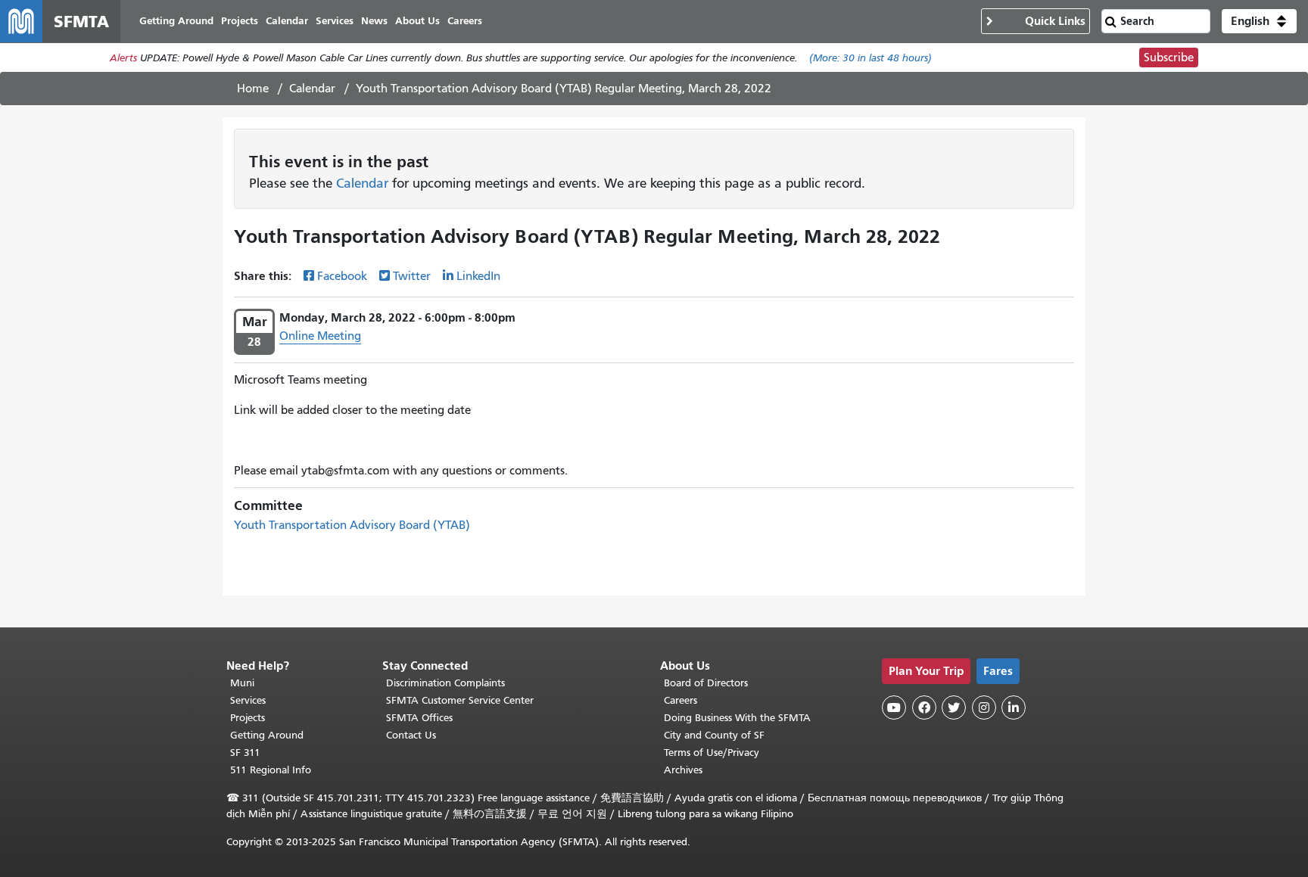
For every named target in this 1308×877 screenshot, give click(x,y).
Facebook (342, 276)
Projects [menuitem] (239, 20)
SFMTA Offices (419, 717)
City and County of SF (714, 735)
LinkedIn (478, 276)
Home (253, 88)
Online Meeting (320, 336)
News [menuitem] (374, 20)
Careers (680, 700)
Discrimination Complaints (445, 682)
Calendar (312, 88)
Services (248, 700)
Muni (242, 682)
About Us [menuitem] (417, 20)
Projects (247, 717)
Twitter (412, 276)
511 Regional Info (270, 769)
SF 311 (245, 752)
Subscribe (1169, 57)
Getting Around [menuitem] (176, 20)
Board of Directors (706, 682)
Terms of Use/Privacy (711, 752)
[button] (1259, 21)
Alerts (123, 57)
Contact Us (411, 735)
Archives (683, 769)
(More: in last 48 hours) (870, 57)
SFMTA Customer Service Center (460, 700)
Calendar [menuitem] (287, 20)
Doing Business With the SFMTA (737, 717)
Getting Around (267, 735)
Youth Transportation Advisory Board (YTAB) (352, 525)
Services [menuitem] (334, 20)
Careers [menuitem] (464, 20)
